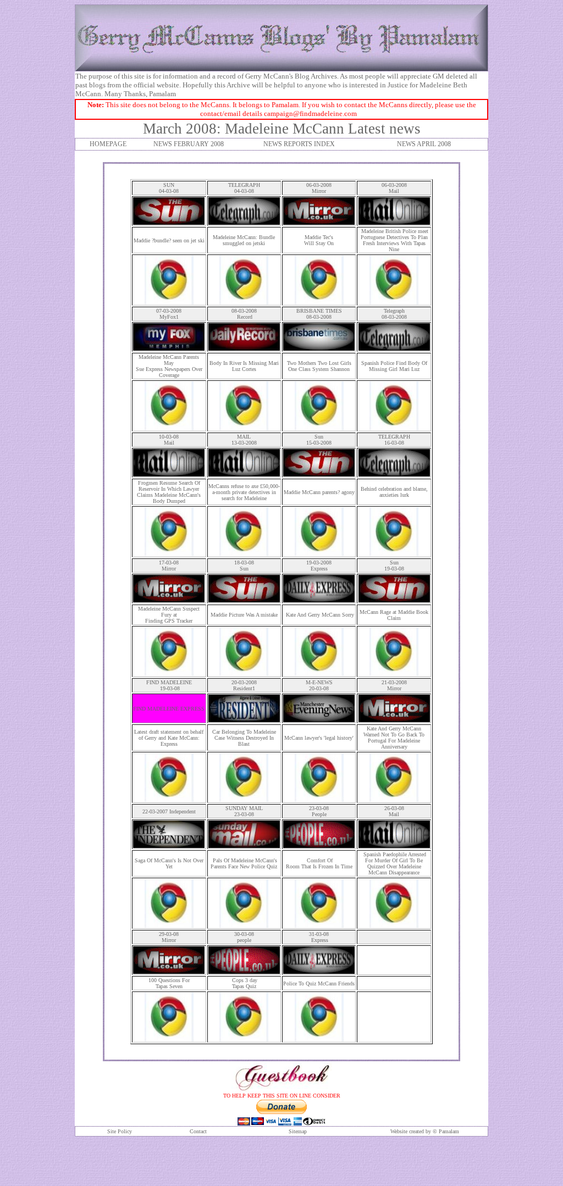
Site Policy (119, 1131)
